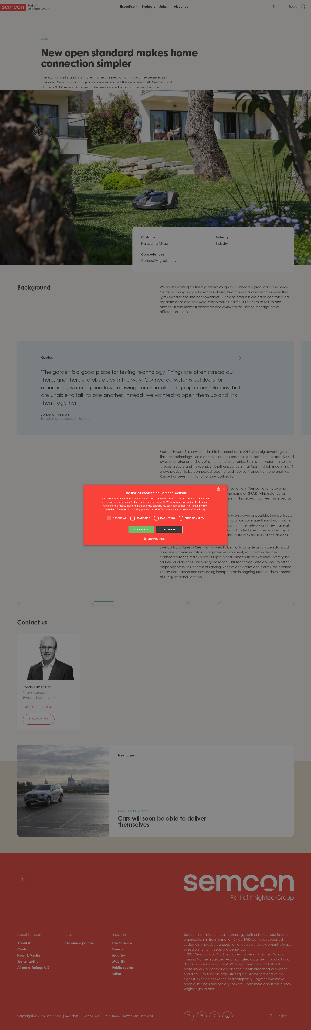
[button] (155, 538)
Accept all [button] (141, 529)
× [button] (223, 489)
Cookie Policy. (198, 509)
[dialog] (155, 515)
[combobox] (218, 489)
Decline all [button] (169, 529)
